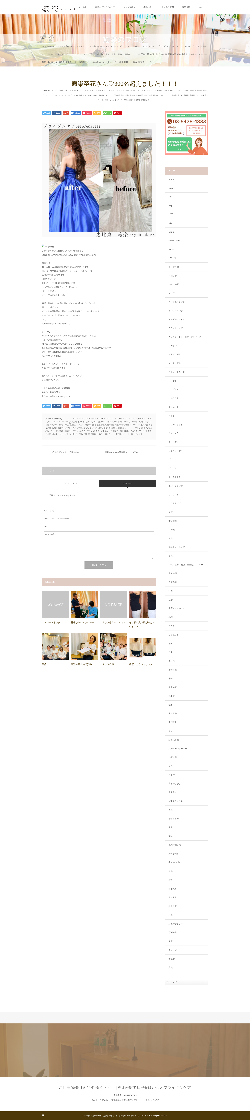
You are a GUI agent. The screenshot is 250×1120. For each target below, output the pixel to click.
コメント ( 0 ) (127, 483)
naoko (171, 232)
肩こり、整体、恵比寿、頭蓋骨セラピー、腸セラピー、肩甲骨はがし (99, 434)
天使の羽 (145, 54)
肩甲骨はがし (72, 62)
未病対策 (173, 669)
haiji (170, 205)
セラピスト (102, 46)
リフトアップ (86, 54)
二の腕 (96, 54)
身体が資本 (174, 853)
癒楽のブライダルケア (105, 7)
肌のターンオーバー (198, 54)
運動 (171, 871)
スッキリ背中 (63, 46)
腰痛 (171, 810)
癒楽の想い (148, 7)
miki (170, 223)
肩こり (54, 62)
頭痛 (135, 62)
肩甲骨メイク (85, 62)
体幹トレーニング (177, 547)
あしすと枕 (174, 267)
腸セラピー (112, 62)
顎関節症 (173, 932)
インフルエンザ (176, 310)
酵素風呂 (173, 888)
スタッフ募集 (175, 354)
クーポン (173, 345)
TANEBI (172, 258)
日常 (171, 652)
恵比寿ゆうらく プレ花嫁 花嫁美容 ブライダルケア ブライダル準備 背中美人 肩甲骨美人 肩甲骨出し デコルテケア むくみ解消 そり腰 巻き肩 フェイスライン (99, 431)
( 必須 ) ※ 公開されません (57, 518)
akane (171, 179)
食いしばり (174, 950)
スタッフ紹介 (129, 7)
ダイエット (125, 46)
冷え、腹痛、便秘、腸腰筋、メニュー (122, 54)
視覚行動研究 (175, 845)
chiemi (171, 188)
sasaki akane (175, 240)
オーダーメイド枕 (177, 319)
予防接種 (173, 521)
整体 (171, 643)
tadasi (171, 249)
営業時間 (173, 573)
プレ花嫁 (195, 46)
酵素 (171, 880)
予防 (171, 512)
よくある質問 (168, 7)
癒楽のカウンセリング (140, 664)
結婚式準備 (182, 54)
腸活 (121, 62)
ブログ (201, 7)
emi (170, 197)
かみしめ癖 (174, 284)
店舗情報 (186, 7)
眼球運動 (173, 713)
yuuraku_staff (59, 419)
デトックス (136, 46)
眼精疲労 (172, 54)
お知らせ (173, 275)
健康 (171, 556)
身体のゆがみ (175, 862)
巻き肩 (164, 54)
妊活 (152, 54)
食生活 (172, 959)
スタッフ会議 (107, 664)
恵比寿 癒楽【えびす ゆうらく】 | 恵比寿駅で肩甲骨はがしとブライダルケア (125, 1087)
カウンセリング (49, 46)
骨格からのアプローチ (82, 622)
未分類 (172, 661)
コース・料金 (81, 7)
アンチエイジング (177, 302)
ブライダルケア (176, 46)
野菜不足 (173, 897)
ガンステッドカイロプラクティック (185, 337)
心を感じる (174, 634)
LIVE (171, 214)
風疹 (171, 941)
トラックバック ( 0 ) (70, 483)
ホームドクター (196, 90)
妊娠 (171, 591)
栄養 (171, 678)
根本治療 (173, 687)
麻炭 (171, 967)
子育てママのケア (177, 608)
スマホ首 (92, 46)
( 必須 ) (49, 511)
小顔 (158, 54)
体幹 (102, 54)
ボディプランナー (59, 54)
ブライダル (163, 46)
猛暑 (171, 705)
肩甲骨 (61, 62)
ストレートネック (78, 46)
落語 (171, 836)
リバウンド (73, 54)
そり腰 (172, 293)
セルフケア (113, 46)
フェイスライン (149, 46)
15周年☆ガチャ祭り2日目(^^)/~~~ (65, 452)
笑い (171, 731)
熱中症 (172, 696)
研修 (44, 664)
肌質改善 (46, 62)
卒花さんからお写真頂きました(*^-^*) (122, 452)
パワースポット (176, 424)
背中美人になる (99, 62)
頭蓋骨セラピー (145, 62)
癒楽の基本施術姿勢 (81, 664)
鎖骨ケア (128, 62)
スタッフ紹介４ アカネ (112, 622)
